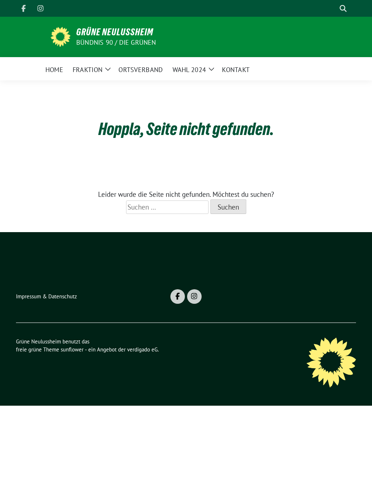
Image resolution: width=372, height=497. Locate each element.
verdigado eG (142, 349)
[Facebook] (23, 8)
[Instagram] (40, 8)
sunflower (72, 349)
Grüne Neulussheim (114, 32)
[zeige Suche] (343, 8)
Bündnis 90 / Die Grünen (116, 42)
